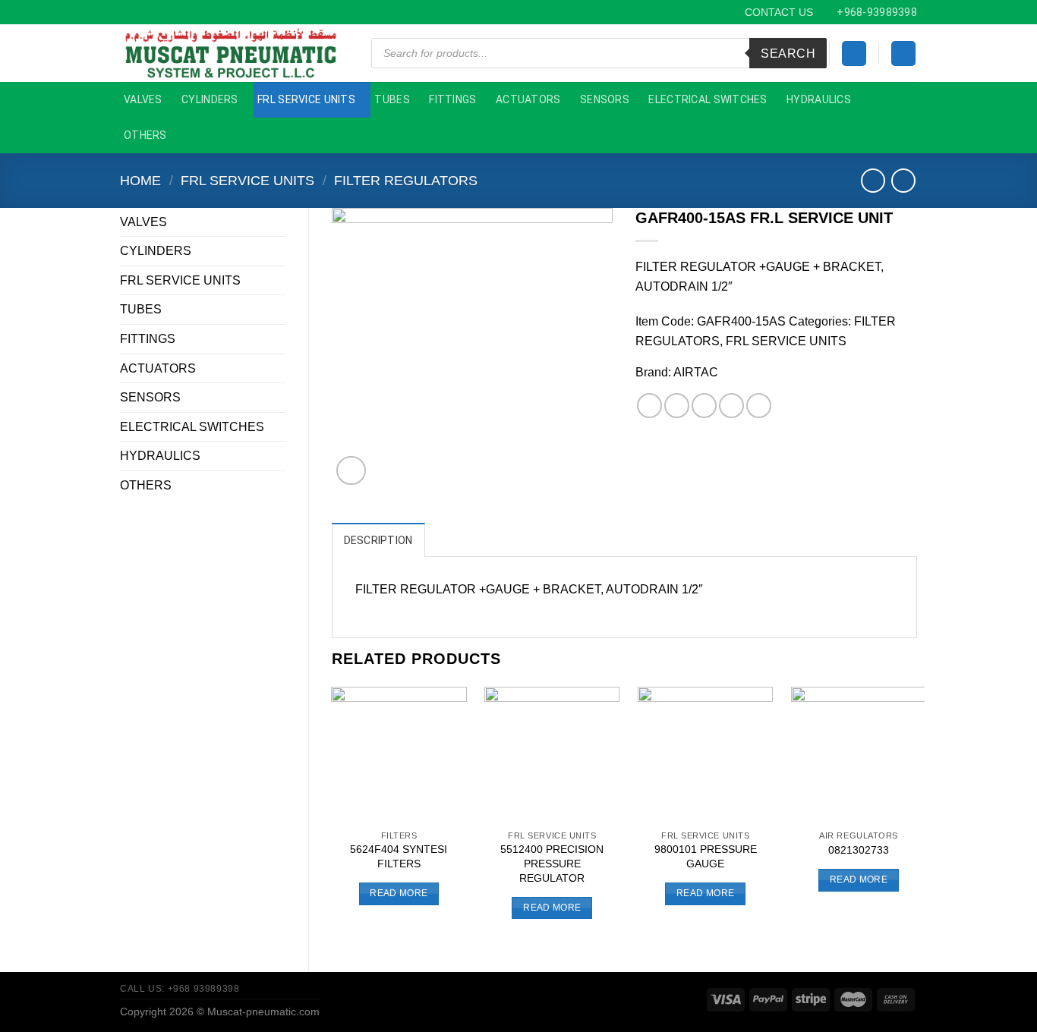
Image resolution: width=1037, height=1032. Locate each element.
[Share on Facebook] (649, 405)
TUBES (391, 99)
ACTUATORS (528, 99)
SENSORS (604, 99)
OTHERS (145, 135)
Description (378, 540)
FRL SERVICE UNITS (306, 99)
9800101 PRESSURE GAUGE (705, 856)
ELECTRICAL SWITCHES (707, 99)
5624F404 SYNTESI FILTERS (398, 856)
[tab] (378, 539)
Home (140, 180)
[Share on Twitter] (676, 405)
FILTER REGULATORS (406, 180)
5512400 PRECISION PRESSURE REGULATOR (552, 863)
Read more (398, 893)
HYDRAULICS (818, 99)
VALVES (143, 99)
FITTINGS (452, 99)
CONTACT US (779, 12)
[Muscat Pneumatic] (233, 53)
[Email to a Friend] (704, 405)
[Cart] (903, 53)
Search (788, 53)
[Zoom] (351, 471)
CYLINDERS (209, 99)
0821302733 (858, 850)
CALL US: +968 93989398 (179, 988)
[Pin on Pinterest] (731, 405)
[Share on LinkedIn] (758, 405)
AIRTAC (695, 372)
